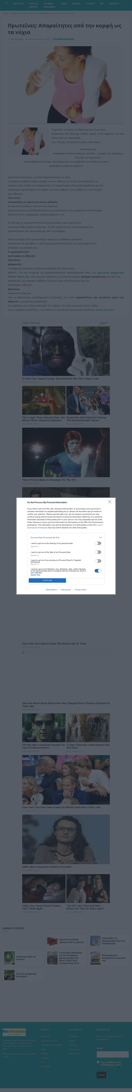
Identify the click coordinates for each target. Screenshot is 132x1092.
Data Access (66, 590)
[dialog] (66, 546)
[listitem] (66, 537)
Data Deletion (51, 590)
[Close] (110, 502)
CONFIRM (47, 580)
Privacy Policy (80, 590)
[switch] (98, 543)
